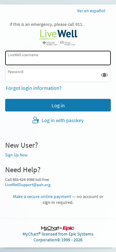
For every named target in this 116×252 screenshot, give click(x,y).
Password (16, 71)
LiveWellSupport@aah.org (28, 184)
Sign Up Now (16, 154)
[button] (104, 75)
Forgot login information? (34, 88)
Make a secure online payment (42, 196)
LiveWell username (23, 54)
